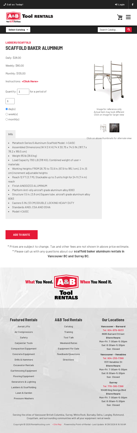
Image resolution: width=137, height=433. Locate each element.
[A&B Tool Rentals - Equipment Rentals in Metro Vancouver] (29, 21)
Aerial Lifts (24, 326)
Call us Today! (14, 4)
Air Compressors (24, 331)
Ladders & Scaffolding (23, 387)
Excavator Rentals (24, 365)
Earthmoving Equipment (24, 370)
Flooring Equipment (23, 376)
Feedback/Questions (68, 354)
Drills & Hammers (24, 359)
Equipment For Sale (68, 348)
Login (121, 4)
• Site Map (57, 424)
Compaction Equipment (24, 348)
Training (68, 331)
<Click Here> (30, 81)
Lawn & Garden (24, 392)
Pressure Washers (24, 398)
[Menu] (128, 17)
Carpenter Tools (24, 342)
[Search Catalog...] (128, 29)
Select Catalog (17, 29)
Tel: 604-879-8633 (113, 330)
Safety (24, 337)
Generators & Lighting (24, 381)
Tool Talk (69, 337)
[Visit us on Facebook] (132, 4)
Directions (68, 359)
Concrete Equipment (23, 354)
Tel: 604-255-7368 (113, 358)
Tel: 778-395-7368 (113, 386)
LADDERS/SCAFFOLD (18, 42)
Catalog (68, 326)
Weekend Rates (68, 342)
